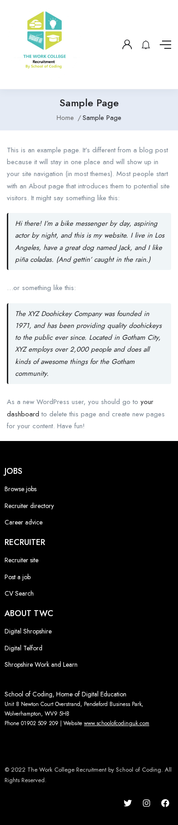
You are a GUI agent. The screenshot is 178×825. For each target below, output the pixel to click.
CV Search (19, 593)
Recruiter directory (29, 505)
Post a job (18, 576)
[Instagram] (146, 803)
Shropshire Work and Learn (41, 664)
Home (65, 118)
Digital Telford (23, 648)
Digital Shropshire (28, 631)
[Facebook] (165, 803)
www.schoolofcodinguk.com (116, 723)
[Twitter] (128, 803)
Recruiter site (21, 560)
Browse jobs (21, 488)
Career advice (23, 522)
